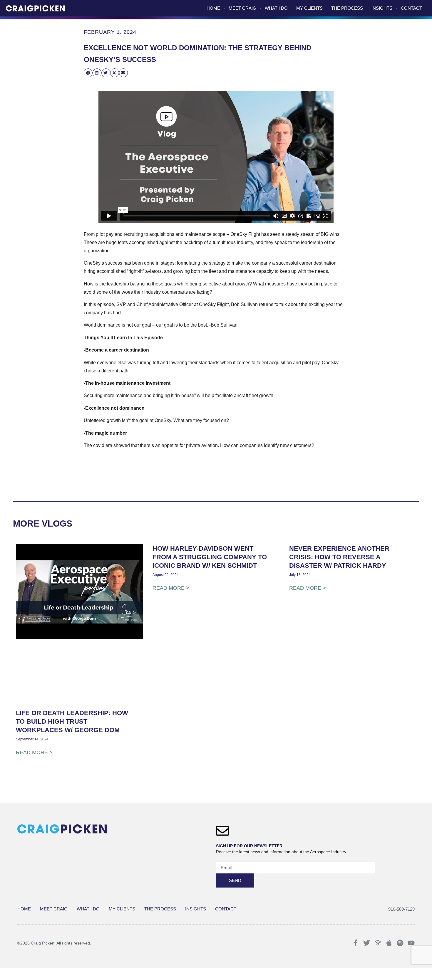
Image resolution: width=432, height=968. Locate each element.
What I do (276, 8)
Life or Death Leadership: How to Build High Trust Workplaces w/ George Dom (72, 721)
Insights (381, 8)
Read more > (34, 752)
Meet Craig (242, 8)
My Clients (309, 8)
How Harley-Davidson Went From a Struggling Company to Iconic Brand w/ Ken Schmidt (210, 557)
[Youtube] (411, 943)
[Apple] (389, 943)
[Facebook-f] (355, 943)
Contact (411, 8)
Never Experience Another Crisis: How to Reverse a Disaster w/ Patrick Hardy (339, 557)
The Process (347, 8)
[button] (88, 72)
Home (213, 8)
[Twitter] (366, 943)
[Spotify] (400, 943)
